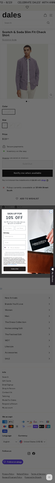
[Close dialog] (51, 211)
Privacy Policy (10, 264)
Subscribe (14, 269)
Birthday (6, 233)
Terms (15, 264)
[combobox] (6, 248)
